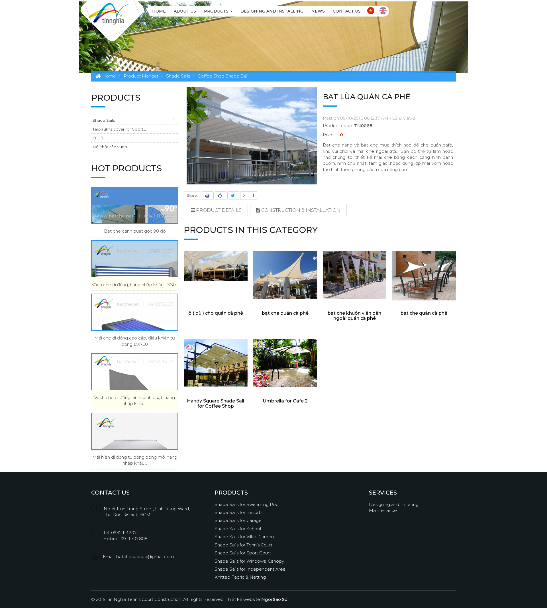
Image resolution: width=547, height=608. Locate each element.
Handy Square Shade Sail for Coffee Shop (215, 403)
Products (217, 11)
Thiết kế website (256, 599)
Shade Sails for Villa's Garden (244, 536)
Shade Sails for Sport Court (243, 553)
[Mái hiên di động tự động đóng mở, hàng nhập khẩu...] (134, 431)
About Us (185, 11)
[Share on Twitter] (233, 195)
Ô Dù (98, 138)
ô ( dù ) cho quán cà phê (215, 313)
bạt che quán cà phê (285, 313)
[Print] (208, 195)
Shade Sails (104, 120)
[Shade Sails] (108, 13)
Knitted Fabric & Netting (240, 577)
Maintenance (383, 510)
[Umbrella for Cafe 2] (285, 363)
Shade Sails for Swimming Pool (247, 504)
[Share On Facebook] (220, 195)
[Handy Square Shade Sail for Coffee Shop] (216, 363)
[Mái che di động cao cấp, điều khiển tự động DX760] (134, 312)
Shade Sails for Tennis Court (243, 545)
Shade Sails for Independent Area (250, 569)
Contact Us (347, 11)
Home (159, 11)
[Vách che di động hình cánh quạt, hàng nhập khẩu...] (134, 371)
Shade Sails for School (238, 528)
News (318, 11)
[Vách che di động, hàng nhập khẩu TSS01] (134, 258)
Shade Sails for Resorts (238, 512)
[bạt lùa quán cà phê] (252, 135)
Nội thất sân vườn (110, 146)
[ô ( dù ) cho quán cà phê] (216, 266)
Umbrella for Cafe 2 (285, 401)
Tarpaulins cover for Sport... (119, 129)
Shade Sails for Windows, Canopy (249, 561)
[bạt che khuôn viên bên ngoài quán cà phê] (355, 275)
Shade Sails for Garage (238, 520)
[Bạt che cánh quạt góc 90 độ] (134, 205)
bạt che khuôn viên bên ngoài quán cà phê (354, 315)
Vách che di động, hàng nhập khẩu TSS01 (134, 284)
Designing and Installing (271, 11)
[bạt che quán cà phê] (285, 275)
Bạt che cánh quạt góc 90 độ (135, 231)
